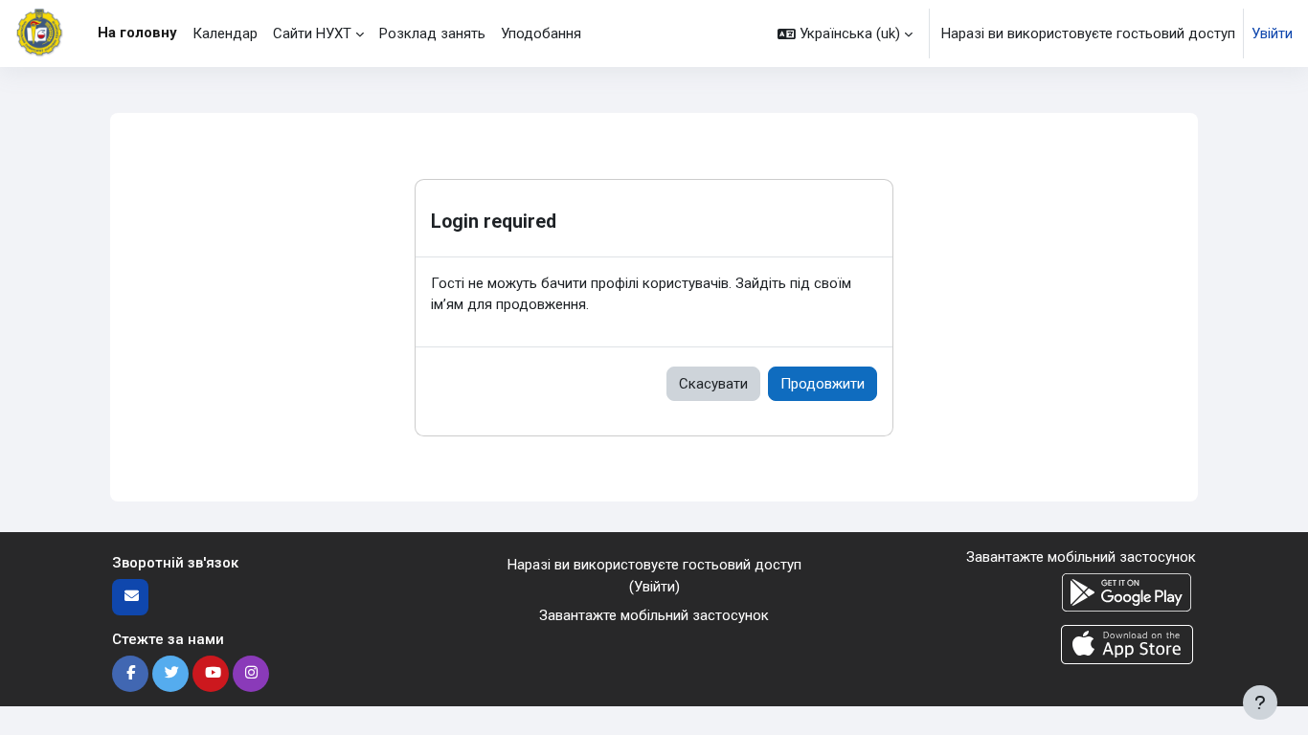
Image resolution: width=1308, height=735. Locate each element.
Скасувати (713, 383)
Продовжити (822, 383)
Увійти (1272, 33)
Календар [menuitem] (225, 33)
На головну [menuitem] (137, 32)
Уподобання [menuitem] (541, 33)
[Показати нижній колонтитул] (1260, 702)
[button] (845, 33)
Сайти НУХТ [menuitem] (312, 33)
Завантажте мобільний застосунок (654, 615)
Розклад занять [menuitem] (432, 33)
